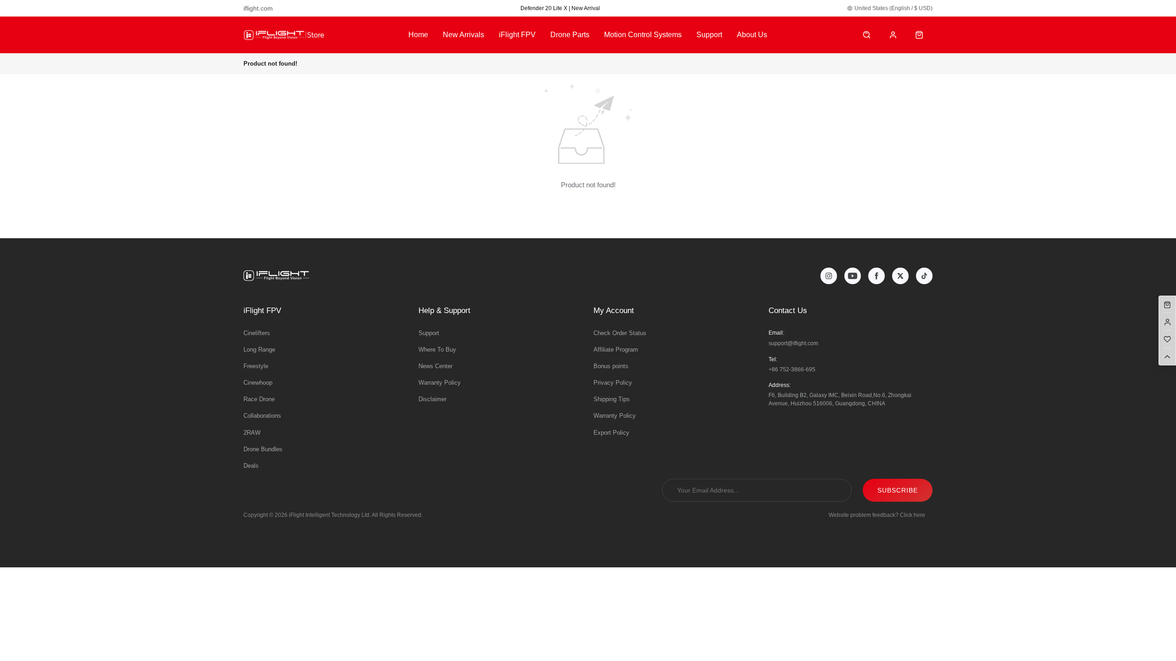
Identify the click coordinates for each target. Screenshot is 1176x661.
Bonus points (611, 366)
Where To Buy (437, 349)
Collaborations (262, 415)
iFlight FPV (517, 35)
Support (709, 35)
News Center (435, 366)
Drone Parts (569, 35)
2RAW (251, 432)
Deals (251, 465)
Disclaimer (432, 399)
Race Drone (259, 399)
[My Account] (893, 35)
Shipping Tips (612, 399)
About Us (752, 35)
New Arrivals (463, 35)
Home (418, 35)
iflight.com (258, 8)
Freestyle (255, 366)
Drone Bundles (263, 449)
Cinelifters (256, 333)
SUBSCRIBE (897, 490)
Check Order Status (620, 333)
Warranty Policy (439, 382)
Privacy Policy (613, 382)
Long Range (259, 349)
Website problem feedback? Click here (877, 515)
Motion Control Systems (643, 35)
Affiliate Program (616, 349)
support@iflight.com (793, 343)
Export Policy (611, 432)
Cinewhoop (257, 382)
